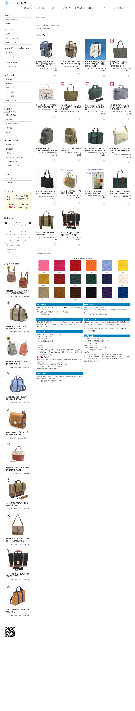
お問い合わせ (92, 8)
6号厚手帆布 (10, 92)
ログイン (105, 8)
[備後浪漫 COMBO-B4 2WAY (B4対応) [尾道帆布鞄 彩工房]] (46, 49)
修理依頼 (9, 119)
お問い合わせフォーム (92, 347)
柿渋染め (9, 79)
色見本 (53, 8)
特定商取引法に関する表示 (15, 157)
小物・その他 (10, 62)
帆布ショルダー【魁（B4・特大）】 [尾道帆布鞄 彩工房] (120, 150)
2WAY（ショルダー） (13, 19)
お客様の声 (66, 8)
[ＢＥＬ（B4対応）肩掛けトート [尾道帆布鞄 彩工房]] (120, 179)
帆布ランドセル (11, 42)
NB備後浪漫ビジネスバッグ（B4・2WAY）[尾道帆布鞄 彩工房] (119, 107)
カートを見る (118, 8)
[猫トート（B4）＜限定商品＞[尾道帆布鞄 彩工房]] (46, 92)
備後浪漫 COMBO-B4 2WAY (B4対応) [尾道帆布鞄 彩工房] (46, 64)
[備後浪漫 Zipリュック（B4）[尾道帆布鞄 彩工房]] (46, 135)
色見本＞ (8, 108)
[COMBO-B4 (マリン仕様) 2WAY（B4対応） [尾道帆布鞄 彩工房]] (95, 49)
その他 (8, 132)
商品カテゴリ (28, 8)
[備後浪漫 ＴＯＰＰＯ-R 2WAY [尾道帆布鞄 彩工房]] (18, 454)
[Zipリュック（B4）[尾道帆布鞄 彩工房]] (71, 135)
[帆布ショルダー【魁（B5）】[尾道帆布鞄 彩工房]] (18, 418)
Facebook (9, 182)
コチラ (49, 314)
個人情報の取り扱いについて (15, 161)
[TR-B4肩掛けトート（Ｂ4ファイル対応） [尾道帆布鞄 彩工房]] (71, 92)
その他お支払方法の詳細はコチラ (46, 368)
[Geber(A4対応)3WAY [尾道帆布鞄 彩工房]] (18, 489)
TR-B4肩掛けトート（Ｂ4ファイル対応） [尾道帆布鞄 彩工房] (71, 107)
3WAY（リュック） (12, 38)
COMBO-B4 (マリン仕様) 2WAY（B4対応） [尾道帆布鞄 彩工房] (95, 64)
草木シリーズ (10, 88)
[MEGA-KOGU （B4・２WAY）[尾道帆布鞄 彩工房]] (95, 135)
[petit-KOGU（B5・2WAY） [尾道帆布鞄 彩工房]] (18, 383)
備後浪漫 (9, 83)
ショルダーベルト (12, 66)
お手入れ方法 (79, 8)
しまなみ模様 (10, 96)
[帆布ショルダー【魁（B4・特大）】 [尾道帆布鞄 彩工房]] (120, 135)
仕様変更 (9, 128)
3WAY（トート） (11, 24)
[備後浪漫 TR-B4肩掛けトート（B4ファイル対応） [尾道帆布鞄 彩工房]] (120, 49)
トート (7, 15)
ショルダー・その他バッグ (16, 48)
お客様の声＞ (10, 112)
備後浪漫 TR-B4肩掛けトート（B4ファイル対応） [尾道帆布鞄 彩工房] (120, 64)
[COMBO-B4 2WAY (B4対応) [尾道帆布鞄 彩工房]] (71, 49)
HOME (37, 17)
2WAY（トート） (11, 34)
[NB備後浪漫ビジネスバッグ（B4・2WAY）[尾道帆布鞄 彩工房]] (120, 92)
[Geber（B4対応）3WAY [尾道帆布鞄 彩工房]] (71, 220)
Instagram (9, 178)
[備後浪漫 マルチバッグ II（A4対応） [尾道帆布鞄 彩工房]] (18, 524)
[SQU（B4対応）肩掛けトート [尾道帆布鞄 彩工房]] (46, 179)
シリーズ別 (41, 8)
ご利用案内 (9, 149)
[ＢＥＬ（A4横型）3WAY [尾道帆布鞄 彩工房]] (18, 595)
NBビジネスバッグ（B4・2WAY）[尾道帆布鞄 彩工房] (95, 107)
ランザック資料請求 (12, 123)
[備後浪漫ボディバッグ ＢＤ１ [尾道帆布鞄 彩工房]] (18, 348)
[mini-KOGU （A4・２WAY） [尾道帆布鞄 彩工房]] (18, 312)
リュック (8, 29)
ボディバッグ (10, 52)
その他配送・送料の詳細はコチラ (98, 314)
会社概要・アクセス (12, 166)
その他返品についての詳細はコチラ (52, 381)
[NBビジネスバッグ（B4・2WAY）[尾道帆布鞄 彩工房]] (95, 92)
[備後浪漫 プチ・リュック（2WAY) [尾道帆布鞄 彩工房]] (18, 277)
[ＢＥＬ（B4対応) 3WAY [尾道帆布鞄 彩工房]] (46, 220)
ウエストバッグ (11, 56)
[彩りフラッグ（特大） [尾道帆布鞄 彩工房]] (71, 179)
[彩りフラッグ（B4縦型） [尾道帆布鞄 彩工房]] (95, 179)
